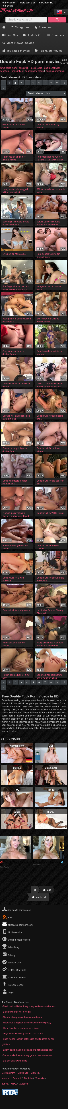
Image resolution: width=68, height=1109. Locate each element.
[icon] (4, 27)
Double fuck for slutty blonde (16, 610)
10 (63, 82)
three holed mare (8, 67)
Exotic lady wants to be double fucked (48, 320)
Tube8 (5, 1083)
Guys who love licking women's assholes (23, 1033)
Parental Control (15, 984)
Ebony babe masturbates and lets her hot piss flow (28, 1049)
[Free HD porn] (18, 11)
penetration (17, 70)
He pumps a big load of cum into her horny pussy (27, 1022)
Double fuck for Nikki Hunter (50, 512)
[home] (34, 889)
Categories (22, 27)
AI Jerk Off (34, 35)
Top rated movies (18, 50)
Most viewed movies (20, 43)
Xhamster (40, 1078)
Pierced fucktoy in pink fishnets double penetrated (16, 514)
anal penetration (52, 67)
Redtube (28, 1078)
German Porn (8, 1072)
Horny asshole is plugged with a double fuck (15, 190)
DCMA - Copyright (16, 969)
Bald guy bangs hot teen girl (17, 1011)
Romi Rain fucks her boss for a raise (21, 1027)
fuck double (36, 67)
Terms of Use (14, 962)
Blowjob (35, 1072)
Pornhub (17, 1078)
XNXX (14, 1083)
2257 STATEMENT (16, 977)
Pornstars (45, 27)
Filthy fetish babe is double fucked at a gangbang (50, 644)
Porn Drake (7, 5)
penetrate (4, 70)
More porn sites (27, 2)
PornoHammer (9, 2)
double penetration (34, 70)
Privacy (11, 955)
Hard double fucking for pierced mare (48, 255)
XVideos (23, 1083)
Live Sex (12, 35)
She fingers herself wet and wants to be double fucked (16, 288)
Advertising (13, 947)
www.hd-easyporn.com (19, 939)
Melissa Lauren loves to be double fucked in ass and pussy (50, 386)
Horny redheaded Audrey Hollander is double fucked (50, 158)
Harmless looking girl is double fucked (14, 158)
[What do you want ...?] (57, 19)
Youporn (6, 1078)
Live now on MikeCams (14, 253)
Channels (57, 35)
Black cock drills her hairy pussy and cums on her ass (29, 1006)
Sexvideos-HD (46, 2)
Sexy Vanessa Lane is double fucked (13, 352)
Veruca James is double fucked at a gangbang (48, 223)
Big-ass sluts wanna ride (15, 1060)
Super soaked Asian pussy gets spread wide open (27, 1055)
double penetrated (55, 70)
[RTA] (10, 1094)
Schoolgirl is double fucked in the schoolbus (16, 223)
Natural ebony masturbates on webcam (22, 1017)
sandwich (23, 67)
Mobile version (14, 932)
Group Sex (23, 1072)
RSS (10, 917)
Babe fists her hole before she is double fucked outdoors (49, 677)
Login (10, 992)
